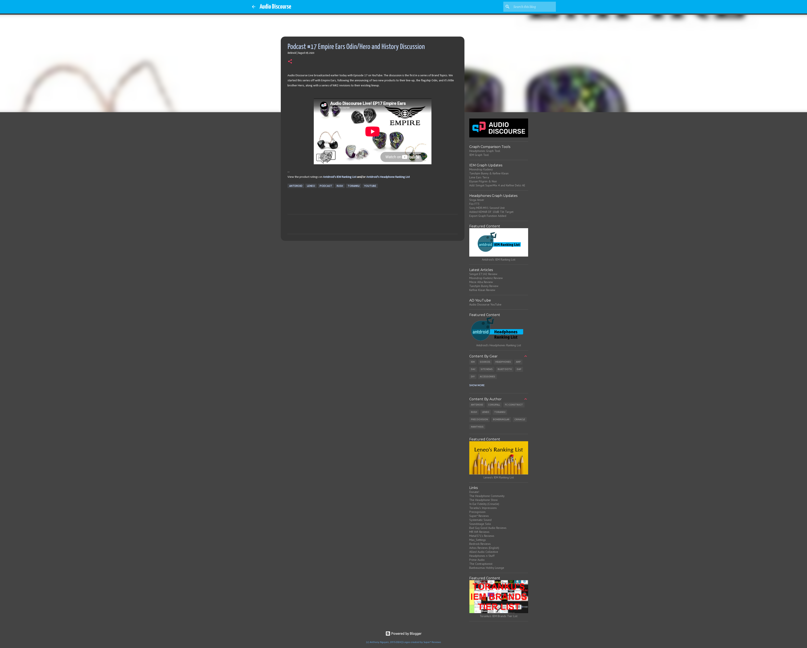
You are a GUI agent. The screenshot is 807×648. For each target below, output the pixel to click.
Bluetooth (505, 369)
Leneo (311, 185)
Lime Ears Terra (479, 177)
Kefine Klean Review (482, 290)
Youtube (370, 185)
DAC (473, 369)
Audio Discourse (275, 7)
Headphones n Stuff (481, 556)
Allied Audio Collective (483, 552)
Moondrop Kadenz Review (486, 278)
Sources (485, 362)
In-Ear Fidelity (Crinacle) (484, 504)
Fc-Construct (514, 404)
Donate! (474, 492)
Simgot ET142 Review (483, 274)
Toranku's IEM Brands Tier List (498, 616)
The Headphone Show (483, 500)
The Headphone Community (487, 496)
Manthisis (477, 426)
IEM (473, 362)
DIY (473, 376)
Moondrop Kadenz (481, 169)
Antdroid (295, 185)
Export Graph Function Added (487, 216)
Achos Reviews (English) (484, 548)
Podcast (326, 185)
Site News (487, 369)
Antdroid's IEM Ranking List (339, 177)
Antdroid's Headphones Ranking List (498, 345)
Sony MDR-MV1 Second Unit (487, 208)
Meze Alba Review (481, 282)
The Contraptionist (480, 564)
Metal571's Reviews (481, 536)
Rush (340, 185)
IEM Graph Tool (479, 155)
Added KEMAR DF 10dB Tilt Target (491, 212)
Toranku (354, 185)
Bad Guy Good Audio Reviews (487, 528)
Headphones (503, 362)
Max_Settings (477, 540)
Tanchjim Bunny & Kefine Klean (489, 173)
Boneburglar (501, 419)
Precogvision (479, 419)
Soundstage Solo (480, 524)
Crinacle (519, 419)
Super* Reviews (479, 516)
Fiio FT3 (474, 204)
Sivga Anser (476, 200)
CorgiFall (494, 404)
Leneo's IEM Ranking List (499, 477)
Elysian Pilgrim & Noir (483, 181)
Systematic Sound (480, 520)
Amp (518, 362)
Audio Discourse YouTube (485, 304)
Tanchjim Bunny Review (483, 286)
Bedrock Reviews (480, 544)
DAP (519, 369)
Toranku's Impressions (483, 508)
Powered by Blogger (406, 633)
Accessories (487, 376)
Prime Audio (477, 560)
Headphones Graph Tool (484, 151)
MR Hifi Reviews (479, 532)
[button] (290, 62)
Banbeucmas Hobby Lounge (486, 568)
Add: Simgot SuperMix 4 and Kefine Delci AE (497, 185)
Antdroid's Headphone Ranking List (388, 177)
